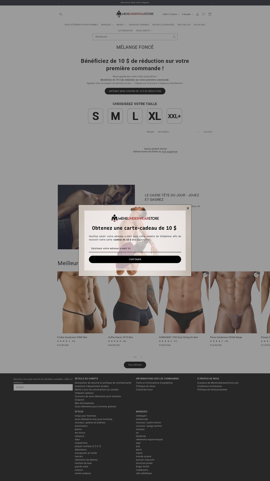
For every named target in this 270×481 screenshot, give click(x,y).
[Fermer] (187, 208)
